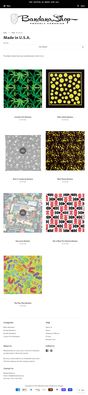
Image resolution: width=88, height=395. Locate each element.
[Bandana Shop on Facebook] (47, 351)
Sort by (5, 43)
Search (48, 330)
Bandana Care (50, 339)
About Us (49, 327)
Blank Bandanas (9, 327)
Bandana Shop (43, 386)
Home (5, 33)
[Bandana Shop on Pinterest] (51, 351)
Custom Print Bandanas (11, 336)
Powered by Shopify (56, 386)
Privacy (48, 336)
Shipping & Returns (52, 333)
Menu (8, 6)
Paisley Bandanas (9, 330)
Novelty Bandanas (9, 333)
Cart (82, 6)
